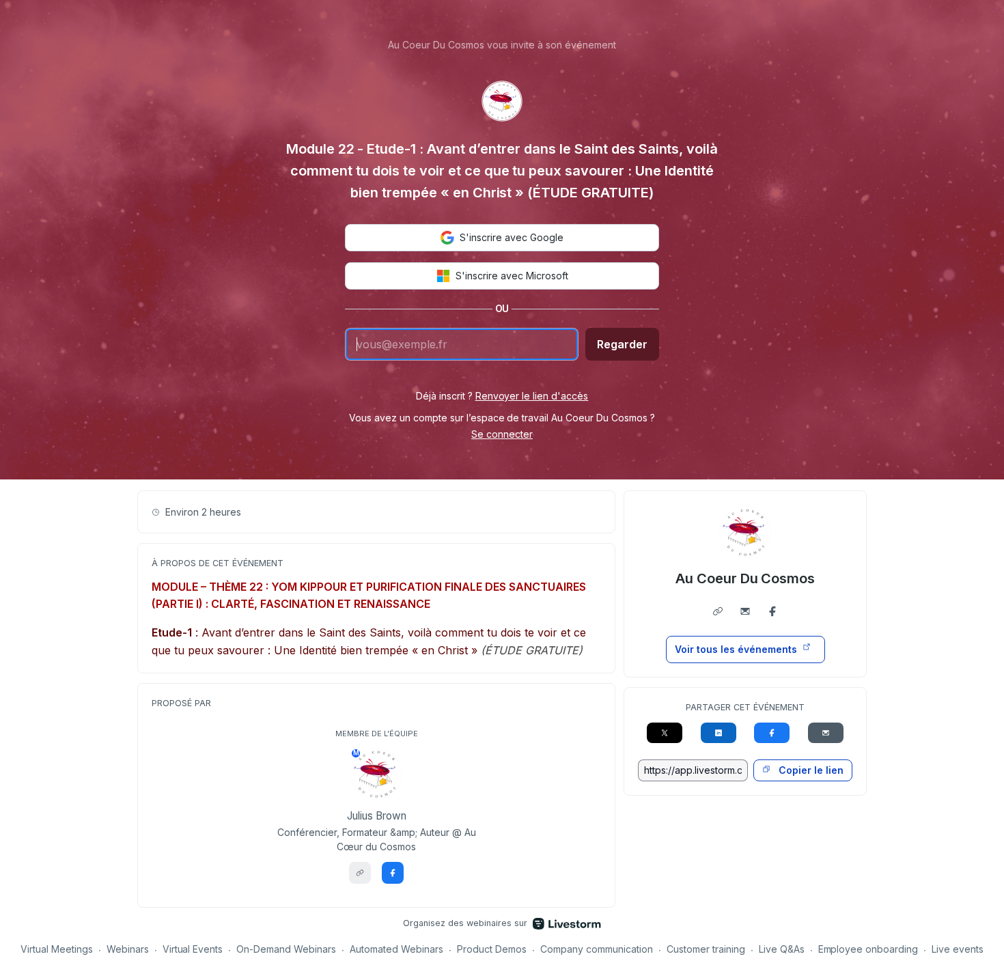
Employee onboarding (868, 949)
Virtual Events (193, 949)
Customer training (706, 949)
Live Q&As (782, 949)
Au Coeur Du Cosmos (745, 578)
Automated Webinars (396, 949)
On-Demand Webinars (286, 949)
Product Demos (492, 949)
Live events (958, 949)
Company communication (596, 949)
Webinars (128, 949)
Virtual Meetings (56, 949)
